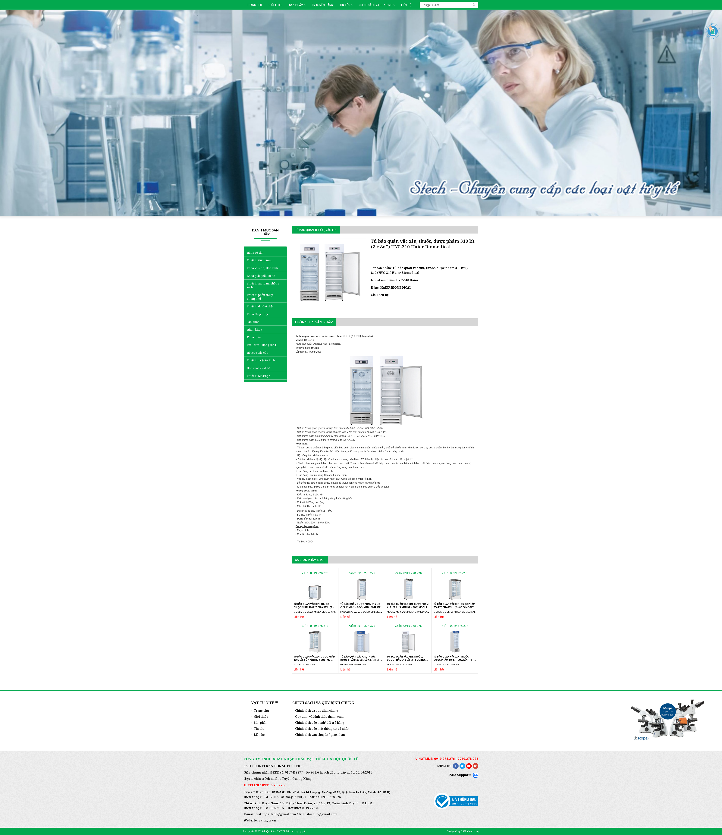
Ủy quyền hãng (322, 5)
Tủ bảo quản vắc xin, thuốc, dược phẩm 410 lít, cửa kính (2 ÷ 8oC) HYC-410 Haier (454, 660)
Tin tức (345, 5)
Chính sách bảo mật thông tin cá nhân (322, 729)
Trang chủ (254, 5)
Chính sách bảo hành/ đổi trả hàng (319, 722)
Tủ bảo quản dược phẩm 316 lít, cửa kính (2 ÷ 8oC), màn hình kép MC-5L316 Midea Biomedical (360, 607)
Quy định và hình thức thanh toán (319, 716)
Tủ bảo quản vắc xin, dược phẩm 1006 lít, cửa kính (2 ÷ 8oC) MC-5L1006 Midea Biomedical (314, 660)
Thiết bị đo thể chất (260, 306)
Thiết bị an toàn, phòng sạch (263, 285)
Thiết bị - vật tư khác (261, 360)
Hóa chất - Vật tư (258, 368)
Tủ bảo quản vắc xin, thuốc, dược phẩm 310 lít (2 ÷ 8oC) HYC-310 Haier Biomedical (406, 660)
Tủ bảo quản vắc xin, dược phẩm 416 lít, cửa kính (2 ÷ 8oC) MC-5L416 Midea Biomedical (408, 607)
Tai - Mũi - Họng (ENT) (262, 345)
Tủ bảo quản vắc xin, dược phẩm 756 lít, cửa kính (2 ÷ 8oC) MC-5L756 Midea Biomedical (455, 607)
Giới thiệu (275, 5)
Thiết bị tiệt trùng (259, 260)
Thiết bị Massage (258, 376)
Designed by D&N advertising (463, 831)
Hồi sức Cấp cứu (257, 352)
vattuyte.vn (267, 820)
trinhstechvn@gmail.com (318, 814)
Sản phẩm (296, 5)
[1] (474, 5)
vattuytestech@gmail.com (276, 814)
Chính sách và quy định (375, 5)
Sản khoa (253, 322)
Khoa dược (254, 337)
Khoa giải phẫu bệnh (261, 276)
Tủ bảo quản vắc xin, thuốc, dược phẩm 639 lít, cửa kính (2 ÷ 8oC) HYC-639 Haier (360, 660)
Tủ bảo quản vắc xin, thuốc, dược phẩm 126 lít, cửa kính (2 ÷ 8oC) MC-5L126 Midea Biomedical (314, 607)
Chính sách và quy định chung (316, 710)
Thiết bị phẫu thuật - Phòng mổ (261, 296)
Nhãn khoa (254, 329)
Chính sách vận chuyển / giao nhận (320, 735)
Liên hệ (406, 5)
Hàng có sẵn (255, 252)
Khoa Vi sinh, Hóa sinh (262, 268)
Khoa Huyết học (257, 314)
